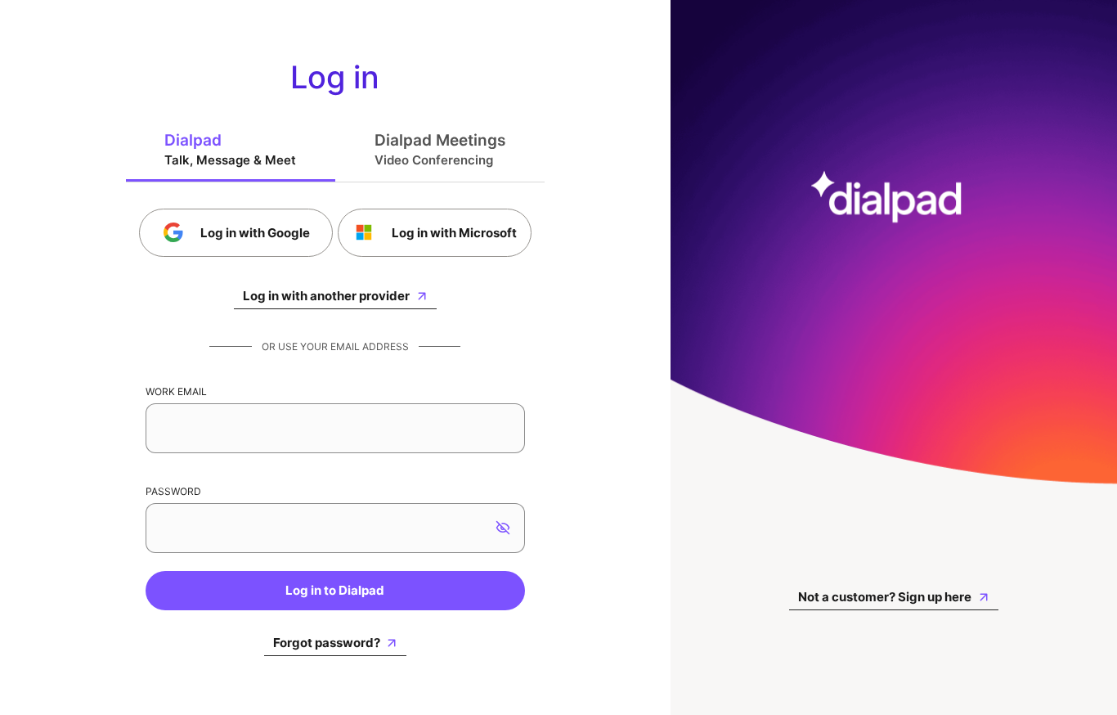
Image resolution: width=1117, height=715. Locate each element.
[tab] (230, 148)
